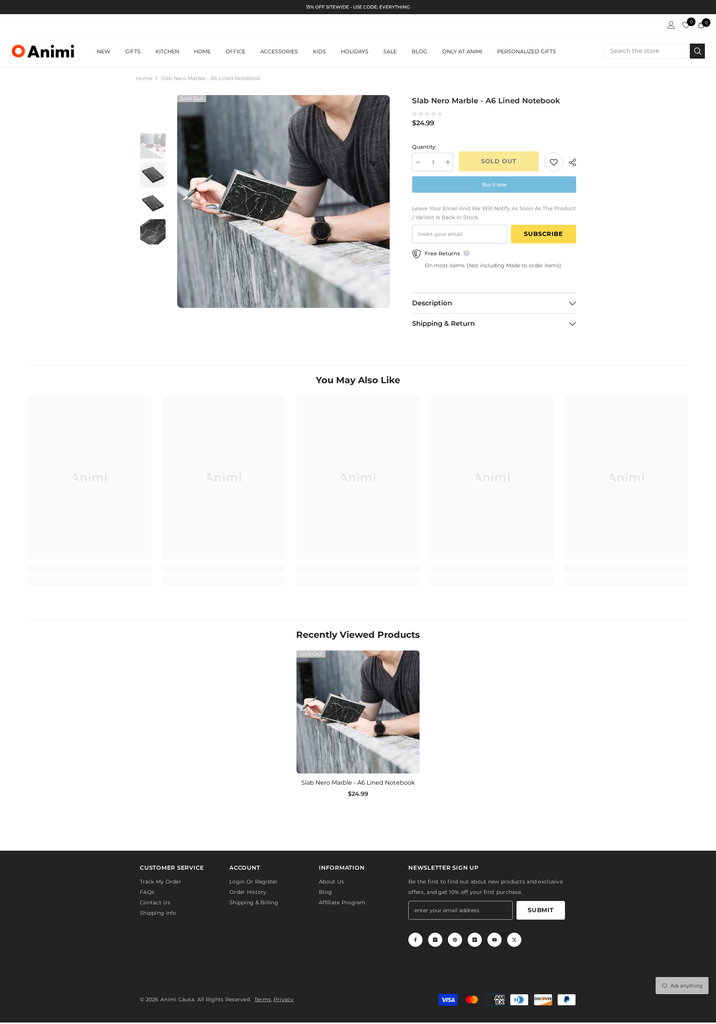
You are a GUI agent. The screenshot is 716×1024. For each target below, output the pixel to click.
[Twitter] (514, 940)
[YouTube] (494, 940)
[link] (89, 569)
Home (144, 78)
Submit (541, 910)
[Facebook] (415, 940)
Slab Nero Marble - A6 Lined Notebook (358, 782)
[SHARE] (569, 162)
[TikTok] (475, 940)
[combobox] (647, 51)
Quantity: (424, 147)
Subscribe (543, 233)
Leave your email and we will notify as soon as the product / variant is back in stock (494, 213)
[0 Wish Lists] (686, 25)
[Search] (654, 51)
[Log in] (671, 25)
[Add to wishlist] (553, 162)
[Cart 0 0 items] (701, 25)
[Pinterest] (455, 940)
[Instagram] (435, 940)
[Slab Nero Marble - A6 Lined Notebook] (358, 711)
